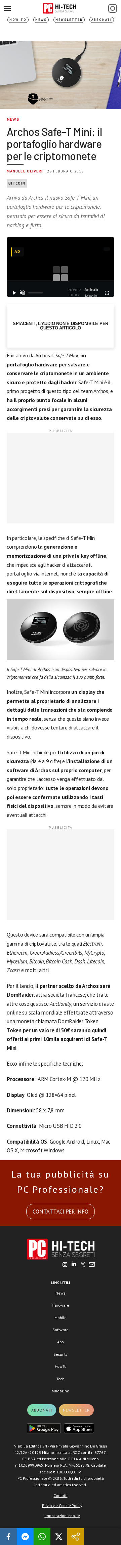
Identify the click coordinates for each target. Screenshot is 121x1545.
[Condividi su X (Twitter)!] (58, 1536)
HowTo (61, 1366)
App (60, 1341)
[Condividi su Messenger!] (25, 1536)
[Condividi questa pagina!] (75, 1536)
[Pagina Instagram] (112, 8)
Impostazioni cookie (62, 1515)
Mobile (60, 1317)
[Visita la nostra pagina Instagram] (65, 1265)
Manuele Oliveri (25, 171)
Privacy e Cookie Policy (62, 1505)
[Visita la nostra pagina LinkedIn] (74, 1265)
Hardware (60, 1305)
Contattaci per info (60, 1211)
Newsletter (69, 20)
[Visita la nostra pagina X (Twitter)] (82, 1265)
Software (60, 1329)
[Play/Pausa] (14, 293)
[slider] (35, 292)
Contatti (60, 1495)
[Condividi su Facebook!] (8, 1536)
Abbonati (101, 20)
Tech (60, 1378)
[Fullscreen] (106, 293)
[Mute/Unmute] (22, 293)
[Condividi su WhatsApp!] (42, 1536)
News (41, 20)
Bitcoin (16, 183)
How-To (18, 20)
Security (60, 1354)
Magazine (60, 1390)
